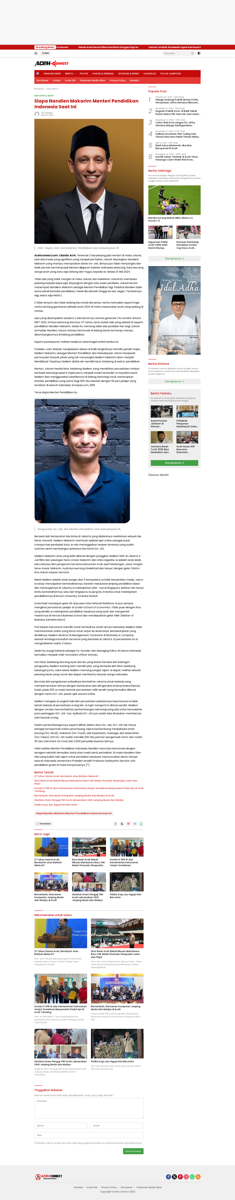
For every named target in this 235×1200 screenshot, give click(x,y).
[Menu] (36, 53)
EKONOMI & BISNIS (128, 73)
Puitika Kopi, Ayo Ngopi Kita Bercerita (55, 804)
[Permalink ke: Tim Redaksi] (36, 114)
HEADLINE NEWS (52, 73)
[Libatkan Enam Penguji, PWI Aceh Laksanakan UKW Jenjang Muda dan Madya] (89, 881)
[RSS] (198, 1177)
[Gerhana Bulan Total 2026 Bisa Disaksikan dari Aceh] (161, 437)
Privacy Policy (117, 80)
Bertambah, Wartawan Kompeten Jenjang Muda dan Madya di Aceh (74, 795)
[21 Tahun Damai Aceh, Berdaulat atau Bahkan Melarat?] (51, 847)
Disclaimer (42, 80)
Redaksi (134, 80)
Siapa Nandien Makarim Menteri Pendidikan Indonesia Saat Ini (74, 813)
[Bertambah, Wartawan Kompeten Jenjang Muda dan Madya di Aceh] (51, 881)
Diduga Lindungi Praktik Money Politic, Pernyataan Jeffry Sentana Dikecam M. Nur (177, 101)
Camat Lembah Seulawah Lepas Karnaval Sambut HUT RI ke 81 (137, 47)
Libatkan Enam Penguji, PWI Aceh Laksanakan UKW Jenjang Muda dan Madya (79, 800)
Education (40, 95)
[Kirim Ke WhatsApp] (141, 823)
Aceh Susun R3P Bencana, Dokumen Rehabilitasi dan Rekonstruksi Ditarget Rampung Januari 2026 (187, 449)
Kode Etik (70, 80)
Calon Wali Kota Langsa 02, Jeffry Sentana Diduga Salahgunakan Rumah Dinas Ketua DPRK (175, 124)
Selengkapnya (173, 258)
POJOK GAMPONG (171, 73)
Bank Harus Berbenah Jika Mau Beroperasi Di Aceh (174, 147)
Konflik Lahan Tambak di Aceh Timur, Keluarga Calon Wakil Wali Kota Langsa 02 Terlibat (177, 158)
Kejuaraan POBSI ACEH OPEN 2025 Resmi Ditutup (158, 245)
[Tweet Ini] (122, 823)
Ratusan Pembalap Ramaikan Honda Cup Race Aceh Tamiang (187, 245)
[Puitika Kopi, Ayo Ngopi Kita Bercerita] (127, 881)
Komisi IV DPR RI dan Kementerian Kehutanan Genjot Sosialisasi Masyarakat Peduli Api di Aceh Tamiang (89, 790)
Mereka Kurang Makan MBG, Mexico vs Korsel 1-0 (170, 219)
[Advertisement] (96, 22)
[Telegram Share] (134, 823)
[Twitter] (174, 1177)
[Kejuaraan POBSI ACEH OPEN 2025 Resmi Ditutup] (160, 232)
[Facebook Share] (115, 823)
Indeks (45, 53)
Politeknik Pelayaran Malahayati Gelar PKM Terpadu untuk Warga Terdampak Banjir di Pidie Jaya (186, 423)
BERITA (69, 73)
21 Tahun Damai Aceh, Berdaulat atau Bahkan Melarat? (66, 776)
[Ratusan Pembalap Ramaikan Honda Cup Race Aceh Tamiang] (188, 232)
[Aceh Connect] (51, 63)
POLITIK (84, 73)
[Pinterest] (180, 1177)
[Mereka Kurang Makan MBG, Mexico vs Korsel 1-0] (174, 200)
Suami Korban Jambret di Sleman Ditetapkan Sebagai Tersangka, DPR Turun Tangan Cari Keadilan (160, 423)
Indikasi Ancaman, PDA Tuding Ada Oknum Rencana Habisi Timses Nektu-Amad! (178, 135)
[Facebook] (168, 1177)
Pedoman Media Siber (92, 80)
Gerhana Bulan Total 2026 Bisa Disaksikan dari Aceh (160, 449)
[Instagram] (186, 1177)
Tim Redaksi (47, 113)
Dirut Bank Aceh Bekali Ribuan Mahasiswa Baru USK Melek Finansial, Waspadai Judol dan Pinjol (85, 782)
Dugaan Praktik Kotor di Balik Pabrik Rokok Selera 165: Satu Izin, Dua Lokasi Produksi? (177, 112)
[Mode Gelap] (199, 53)
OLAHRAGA (149, 73)
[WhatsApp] (192, 1177)
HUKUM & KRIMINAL (103, 73)
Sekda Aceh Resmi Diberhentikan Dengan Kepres (59, 47)
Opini (50, 95)
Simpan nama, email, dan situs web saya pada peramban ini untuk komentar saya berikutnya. (89, 1143)
